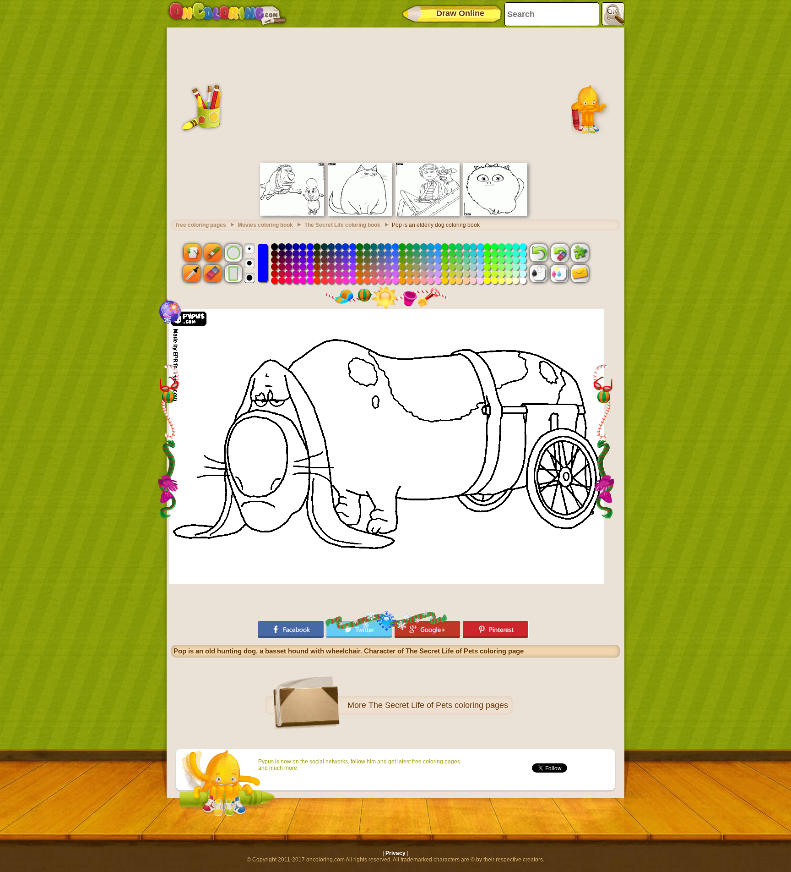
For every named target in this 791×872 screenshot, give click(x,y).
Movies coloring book (265, 225)
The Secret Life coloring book (342, 225)
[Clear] (559, 252)
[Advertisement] (395, 94)
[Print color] (559, 273)
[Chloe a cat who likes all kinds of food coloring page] (360, 214)
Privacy (395, 853)
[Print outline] (538, 273)
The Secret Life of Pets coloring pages (438, 705)
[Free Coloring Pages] (227, 13)
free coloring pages (201, 225)
